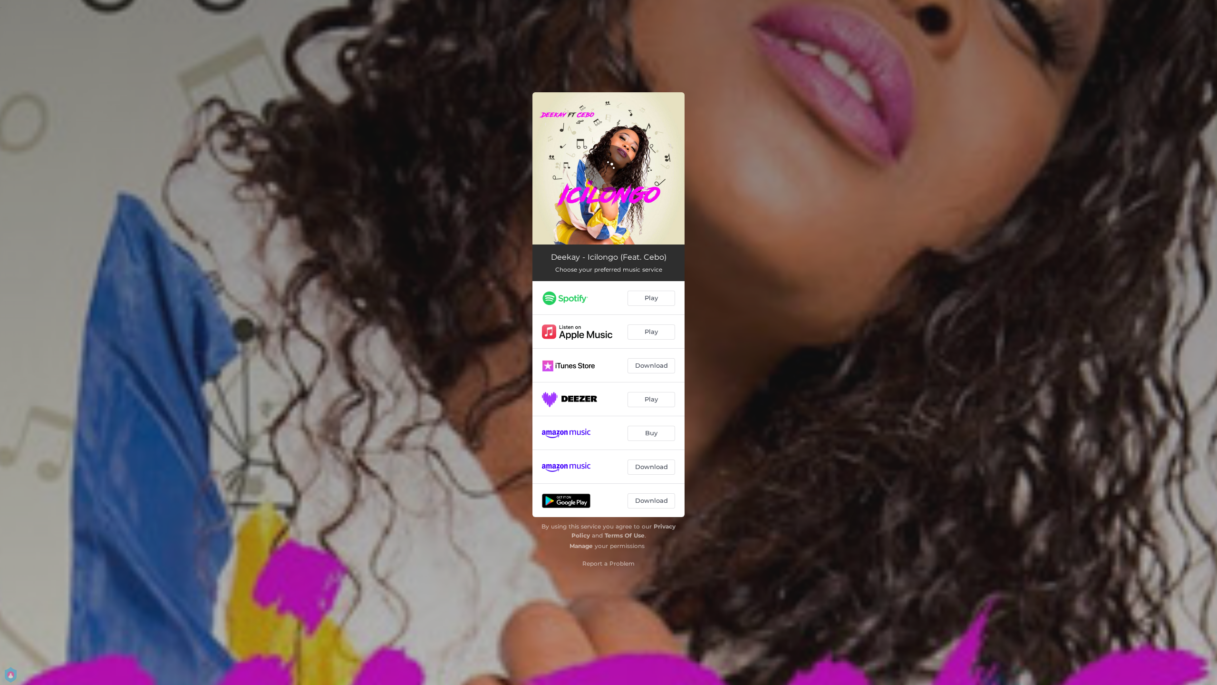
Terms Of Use (625, 535)
